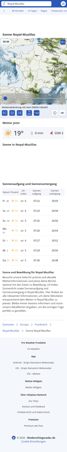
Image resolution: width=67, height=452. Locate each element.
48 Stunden (18, 10)
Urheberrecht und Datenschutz (33, 412)
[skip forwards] (19, 113)
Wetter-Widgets (33, 387)
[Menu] (63, 3)
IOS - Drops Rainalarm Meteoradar (33, 368)
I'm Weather (33, 348)
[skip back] (4, 113)
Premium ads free (33, 425)
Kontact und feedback (33, 406)
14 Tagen (32, 10)
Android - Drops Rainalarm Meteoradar (33, 362)
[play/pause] (12, 113)
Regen (44, 10)
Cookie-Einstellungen (33, 441)
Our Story (33, 400)
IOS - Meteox (33, 373)
